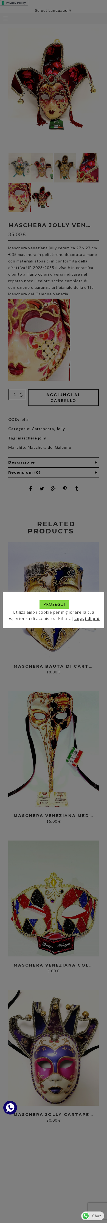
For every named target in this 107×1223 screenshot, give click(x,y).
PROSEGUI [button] (54, 604)
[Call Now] (10, 1108)
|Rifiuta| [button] (64, 618)
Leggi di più (87, 618)
